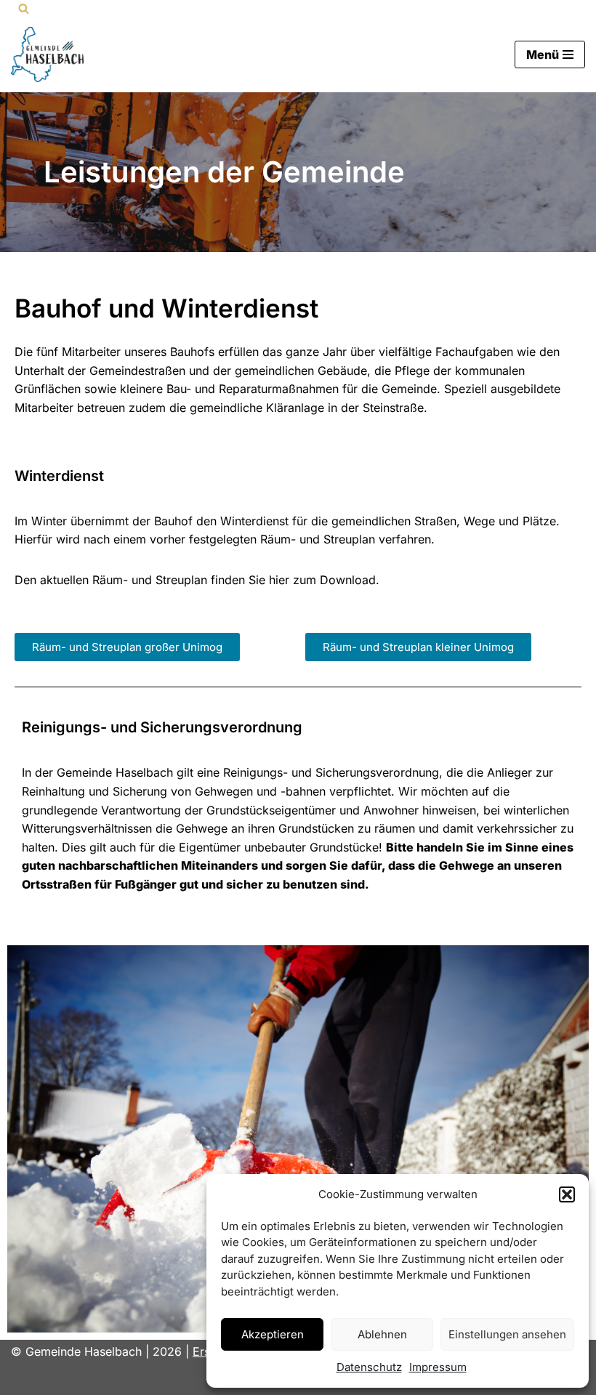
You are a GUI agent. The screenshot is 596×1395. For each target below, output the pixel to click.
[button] (567, 1194)
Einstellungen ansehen (507, 1334)
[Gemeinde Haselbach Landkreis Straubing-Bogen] (47, 54)
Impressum (438, 1367)
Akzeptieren (272, 1334)
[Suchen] (23, 8)
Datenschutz (369, 1367)
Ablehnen (382, 1334)
